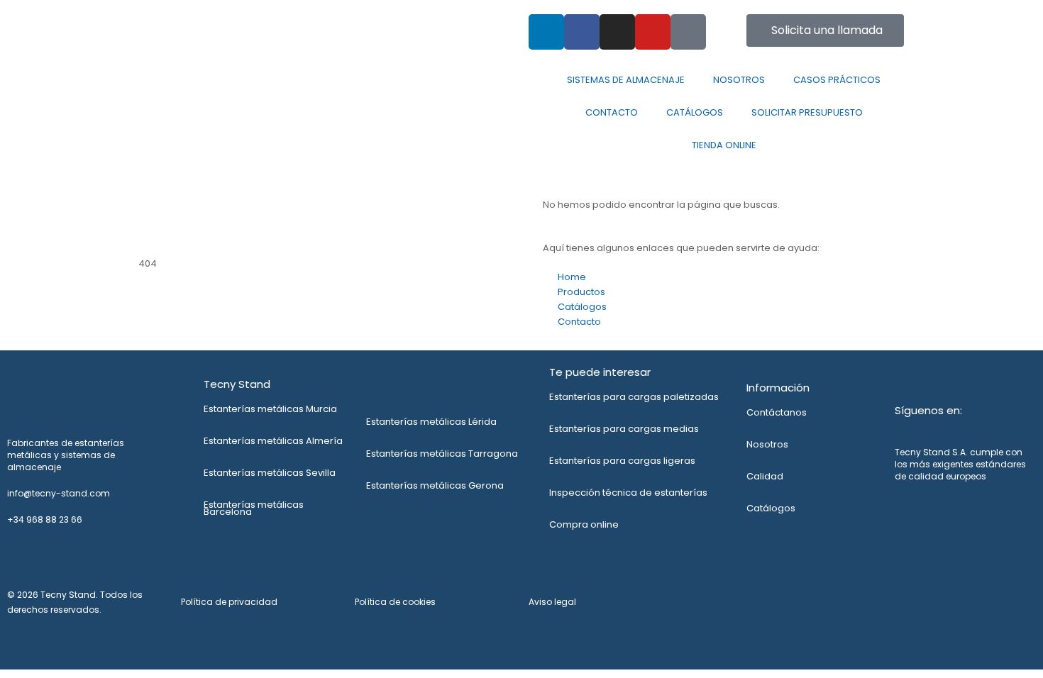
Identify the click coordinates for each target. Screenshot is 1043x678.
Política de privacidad (229, 602)
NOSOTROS (739, 80)
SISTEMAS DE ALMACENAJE (626, 80)
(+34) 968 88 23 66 (182, 21)
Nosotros (767, 444)
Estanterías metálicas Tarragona (442, 453)
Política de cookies (395, 602)
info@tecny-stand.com (394, 21)
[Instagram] (617, 32)
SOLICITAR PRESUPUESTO (807, 112)
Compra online (584, 524)
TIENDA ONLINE (724, 145)
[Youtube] (652, 32)
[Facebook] (582, 32)
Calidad (764, 476)
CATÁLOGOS (694, 112)
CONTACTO (611, 112)
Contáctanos (776, 412)
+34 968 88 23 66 (44, 519)
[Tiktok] (688, 32)
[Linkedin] (546, 32)
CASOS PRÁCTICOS (837, 80)
